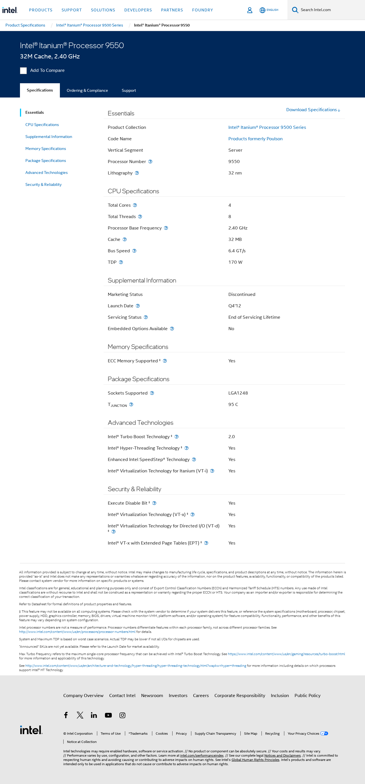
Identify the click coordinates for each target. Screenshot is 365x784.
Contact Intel (122, 695)
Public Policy (308, 695)
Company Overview (83, 695)
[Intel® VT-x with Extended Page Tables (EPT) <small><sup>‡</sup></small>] (206, 543)
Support (129, 90)
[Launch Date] (138, 305)
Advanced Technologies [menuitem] (46, 172)
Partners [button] (172, 10)
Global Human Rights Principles (255, 759)
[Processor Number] (150, 161)
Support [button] (72, 10)
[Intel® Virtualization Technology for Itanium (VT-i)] (212, 470)
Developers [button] (138, 10)
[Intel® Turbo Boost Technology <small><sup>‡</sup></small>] (176, 436)
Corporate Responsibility (239, 695)
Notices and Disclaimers (282, 755)
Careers (201, 695)
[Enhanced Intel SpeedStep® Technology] (194, 459)
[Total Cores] (135, 205)
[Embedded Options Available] (172, 328)
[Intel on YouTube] (108, 716)
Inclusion (280, 695)
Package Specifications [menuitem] (45, 160)
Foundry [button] (202, 10)
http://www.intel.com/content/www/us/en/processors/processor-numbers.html (77, 631)
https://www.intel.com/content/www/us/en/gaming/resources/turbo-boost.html (286, 654)
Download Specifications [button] (311, 110)
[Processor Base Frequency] (166, 228)
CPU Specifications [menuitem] (42, 124)
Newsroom (152, 695)
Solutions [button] (103, 10)
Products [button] (40, 10)
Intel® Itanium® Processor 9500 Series (267, 127)
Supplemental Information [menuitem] (48, 136)
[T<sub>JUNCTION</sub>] (131, 404)
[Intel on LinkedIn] (94, 716)
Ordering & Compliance (87, 90)
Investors (178, 695)
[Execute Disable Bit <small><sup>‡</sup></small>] (154, 503)
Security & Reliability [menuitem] (43, 184)
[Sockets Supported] (152, 393)
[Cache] (124, 239)
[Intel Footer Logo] (31, 729)
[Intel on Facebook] (66, 716)
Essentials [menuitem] (34, 112)
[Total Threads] (140, 216)
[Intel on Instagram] (122, 716)
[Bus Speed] (134, 250)
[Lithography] (137, 172)
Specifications (40, 90)
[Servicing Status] (146, 317)
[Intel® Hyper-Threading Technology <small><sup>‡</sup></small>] (186, 448)
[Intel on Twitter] (80, 716)
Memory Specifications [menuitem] (45, 148)
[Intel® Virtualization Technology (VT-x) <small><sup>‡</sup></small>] (192, 514)
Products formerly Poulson (255, 139)
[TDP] (121, 262)
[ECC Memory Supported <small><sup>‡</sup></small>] (165, 360)
